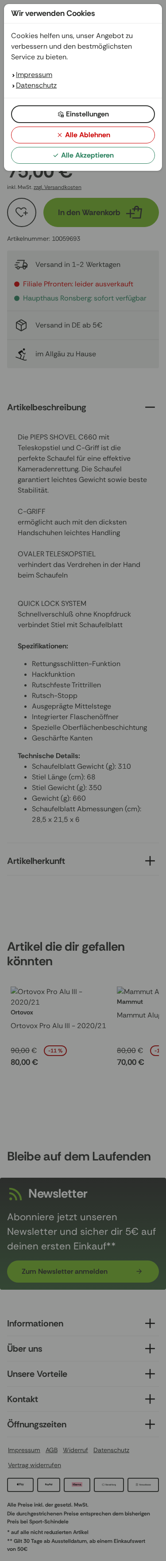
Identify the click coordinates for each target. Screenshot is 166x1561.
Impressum (34, 74)
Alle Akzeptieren (87, 155)
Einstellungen (87, 114)
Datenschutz (36, 85)
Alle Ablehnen (87, 134)
